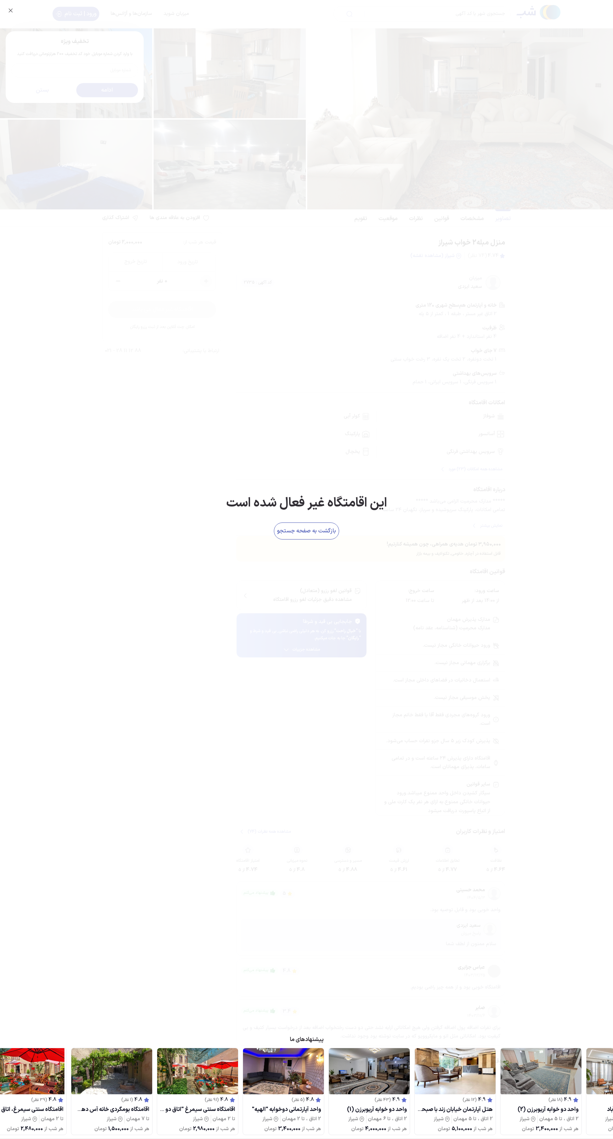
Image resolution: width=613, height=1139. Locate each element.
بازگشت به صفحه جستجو (306, 531)
